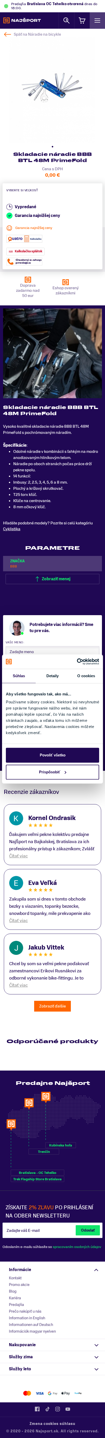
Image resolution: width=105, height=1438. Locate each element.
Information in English (27, 1318)
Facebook (37, 1409)
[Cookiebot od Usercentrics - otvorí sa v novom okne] (77, 661)
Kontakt (15, 1278)
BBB (13, 566)
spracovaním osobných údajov (77, 1246)
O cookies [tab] (86, 676)
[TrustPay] (78, 1393)
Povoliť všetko (52, 755)
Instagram (57, 1409)
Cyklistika (11, 529)
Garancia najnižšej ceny (33, 227)
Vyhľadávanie (66, 20)
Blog (13, 1291)
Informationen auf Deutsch (31, 1324)
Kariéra (15, 1298)
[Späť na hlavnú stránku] (22, 20)
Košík (82, 20)
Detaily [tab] (52, 676)
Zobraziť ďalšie (52, 1006)
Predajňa (16, 1304)
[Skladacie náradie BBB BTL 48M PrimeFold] (52, 90)
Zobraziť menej (56, 579)
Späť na (37, 34)
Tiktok (47, 1409)
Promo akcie (19, 1284)
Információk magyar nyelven (32, 1331)
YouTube (67, 1409)
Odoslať (88, 1230)
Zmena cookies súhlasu (52, 1423)
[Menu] (97, 20)
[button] (52, 146)
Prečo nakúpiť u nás (25, 1311)
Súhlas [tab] (19, 676)
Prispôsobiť (49, 772)
